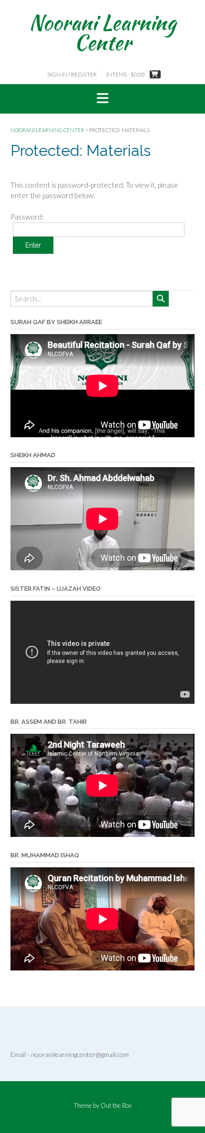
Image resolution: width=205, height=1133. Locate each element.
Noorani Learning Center (102, 32)
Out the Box (116, 1105)
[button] (102, 99)
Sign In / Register (72, 74)
